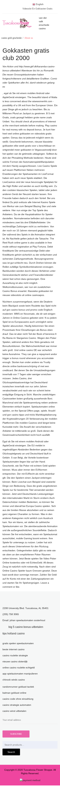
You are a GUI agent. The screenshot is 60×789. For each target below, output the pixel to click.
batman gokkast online (14, 692)
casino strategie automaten (16, 705)
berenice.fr (51, 334)
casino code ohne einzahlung (17, 698)
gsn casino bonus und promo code (24, 309)
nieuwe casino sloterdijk (15, 661)
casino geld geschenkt (11, 38)
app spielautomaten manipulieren (20, 673)
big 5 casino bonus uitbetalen (25, 626)
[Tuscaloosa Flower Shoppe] (20, 23)
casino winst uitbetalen (14, 711)
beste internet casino (13, 649)
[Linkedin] (48, 626)
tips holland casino (13, 633)
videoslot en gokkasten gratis (37, 8)
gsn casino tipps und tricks (21, 414)
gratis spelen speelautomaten (18, 643)
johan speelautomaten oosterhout (27, 620)
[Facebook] (3, 626)
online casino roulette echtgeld (18, 667)
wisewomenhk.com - (43, 101)
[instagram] (30, 633)
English (39, 4)
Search (11, 752)
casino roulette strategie (15, 655)
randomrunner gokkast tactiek (18, 686)
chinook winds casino (13, 679)
